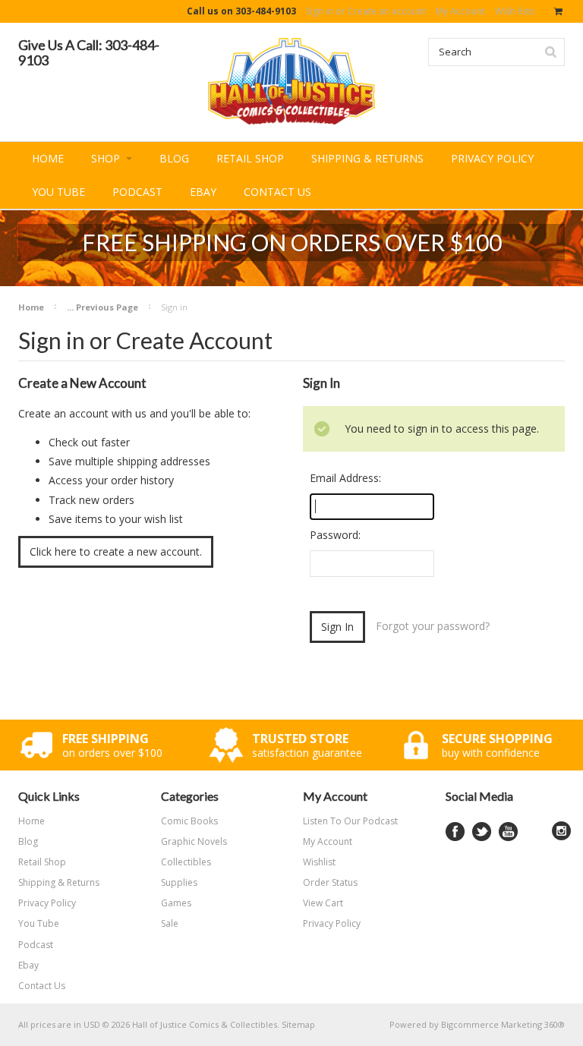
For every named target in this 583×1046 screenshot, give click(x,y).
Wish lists (514, 11)
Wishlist (319, 861)
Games (176, 902)
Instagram (561, 830)
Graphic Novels (194, 841)
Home (31, 307)
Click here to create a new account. (116, 551)
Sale (169, 923)
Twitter (481, 831)
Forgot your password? (433, 626)
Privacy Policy (332, 923)
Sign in (319, 11)
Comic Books (189, 820)
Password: (335, 535)
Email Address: (345, 478)
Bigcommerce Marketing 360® (503, 1024)
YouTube (508, 831)
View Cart (323, 902)
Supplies (179, 882)
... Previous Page (102, 307)
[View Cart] (559, 11)
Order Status (330, 882)
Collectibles (186, 861)
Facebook (455, 831)
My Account (460, 11)
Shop (107, 158)
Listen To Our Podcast (350, 820)
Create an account (387, 11)
